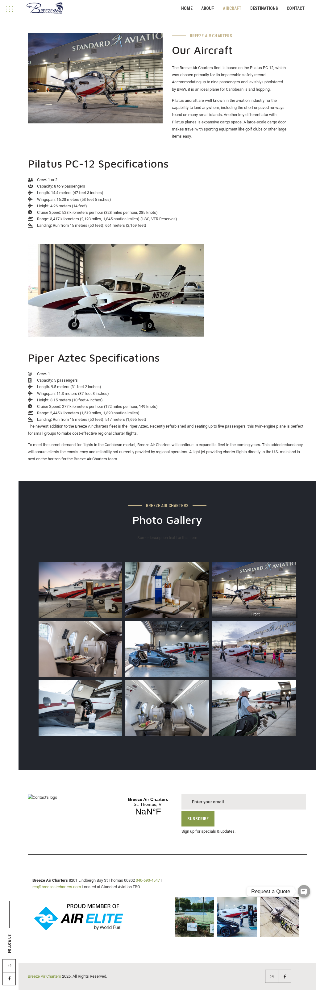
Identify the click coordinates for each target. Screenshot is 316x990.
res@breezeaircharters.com (56, 886)
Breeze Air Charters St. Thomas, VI (148, 806)
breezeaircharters (194, 903)
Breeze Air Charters (44, 976)
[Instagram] (208, 930)
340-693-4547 (148, 880)
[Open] (194, 916)
